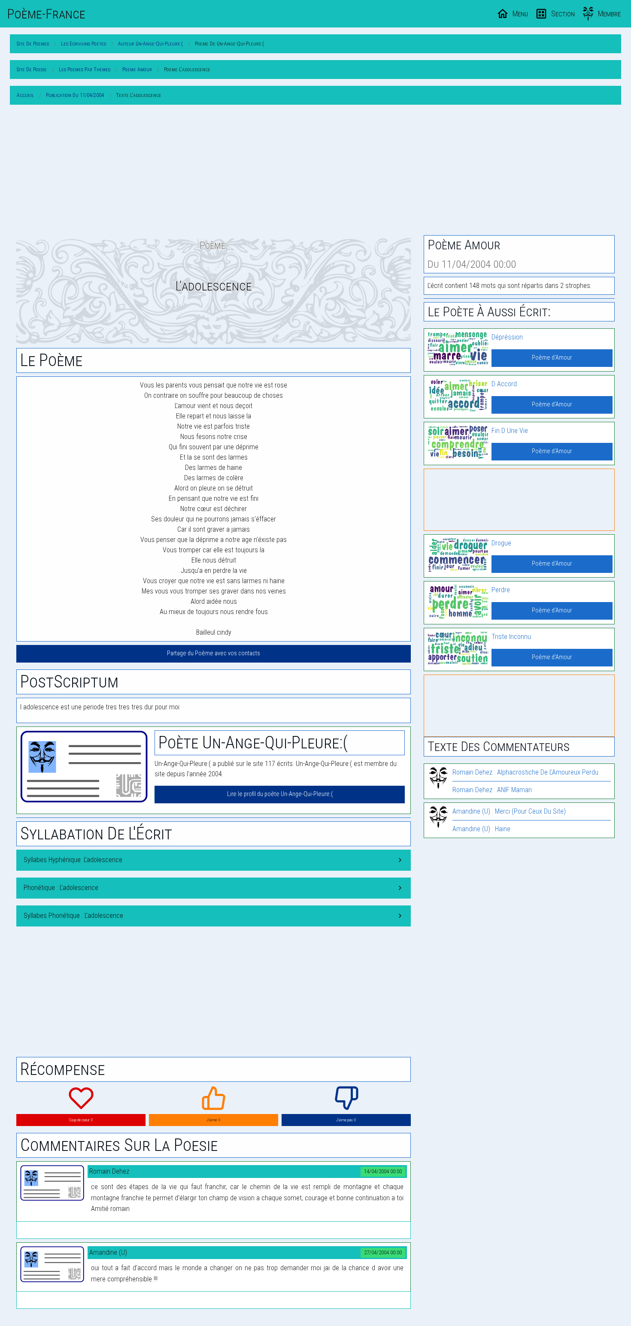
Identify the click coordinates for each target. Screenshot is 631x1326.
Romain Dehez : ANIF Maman (492, 790)
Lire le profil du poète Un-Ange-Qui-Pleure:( (280, 794)
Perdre (500, 590)
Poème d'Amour (552, 357)
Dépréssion (507, 337)
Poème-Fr (46, 14)
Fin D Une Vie (509, 431)
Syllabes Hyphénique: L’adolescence (73, 860)
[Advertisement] (315, 172)
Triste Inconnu (511, 637)
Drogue (501, 543)
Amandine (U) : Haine (481, 829)
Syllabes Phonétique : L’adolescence (73, 915)
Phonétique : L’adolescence (61, 888)
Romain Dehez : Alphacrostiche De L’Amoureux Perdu (525, 772)
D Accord (504, 384)
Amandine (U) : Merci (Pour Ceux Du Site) (509, 811)
